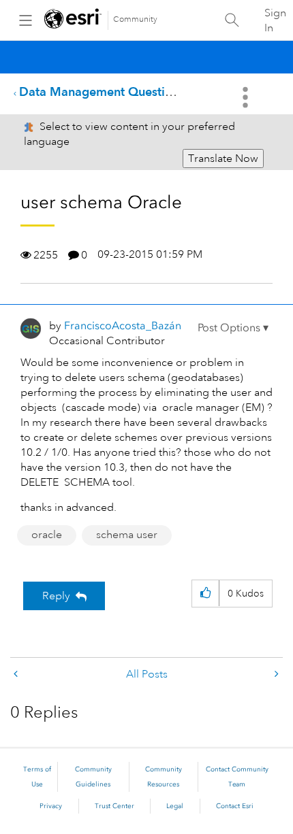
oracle (46, 534)
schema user (126, 534)
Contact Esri (234, 806)
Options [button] (246, 97)
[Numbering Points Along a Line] (17, 674)
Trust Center (114, 806)
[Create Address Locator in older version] (275, 674)
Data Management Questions (102, 91)
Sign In (275, 20)
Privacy (51, 806)
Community (135, 19)
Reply (56, 596)
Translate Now (223, 158)
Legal (174, 806)
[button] (233, 327)
